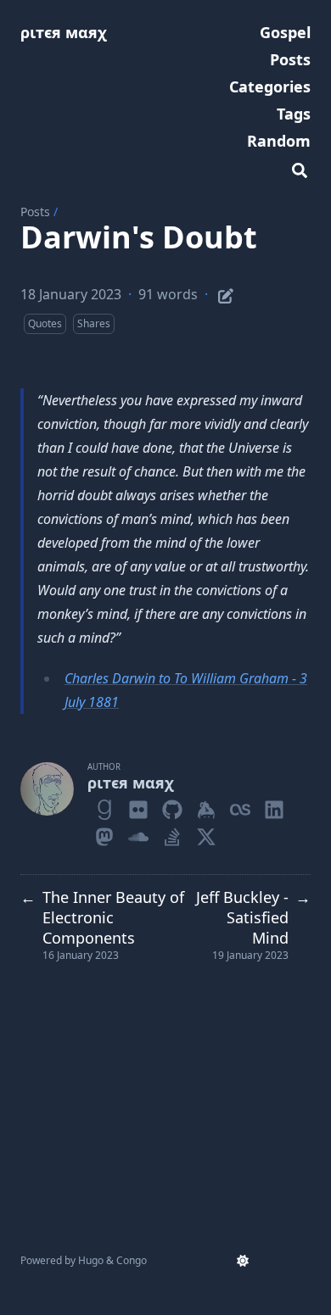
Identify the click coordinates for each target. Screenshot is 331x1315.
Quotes (45, 323)
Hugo (91, 1260)
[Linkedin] (274, 806)
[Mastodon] (104, 833)
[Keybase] (206, 806)
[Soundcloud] (138, 833)
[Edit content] (226, 293)
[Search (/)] (300, 168)
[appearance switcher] (242, 1260)
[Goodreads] (104, 806)
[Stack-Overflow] (172, 833)
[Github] (172, 806)
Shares (93, 323)
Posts (35, 211)
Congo (131, 1260)
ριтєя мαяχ (63, 32)
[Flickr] (138, 806)
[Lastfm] (240, 806)
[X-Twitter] (206, 833)
